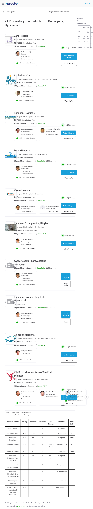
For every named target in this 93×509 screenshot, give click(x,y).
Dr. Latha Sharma (51, 392)
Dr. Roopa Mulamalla (52, 206)
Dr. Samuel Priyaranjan (53, 129)
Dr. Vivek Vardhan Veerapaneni (27, 168)
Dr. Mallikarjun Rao (27, 91)
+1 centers (52, 338)
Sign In (87, 4)
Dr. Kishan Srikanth (76, 392)
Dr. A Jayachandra (26, 239)
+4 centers (53, 79)
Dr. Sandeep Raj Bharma (26, 53)
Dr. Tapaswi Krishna (27, 129)
